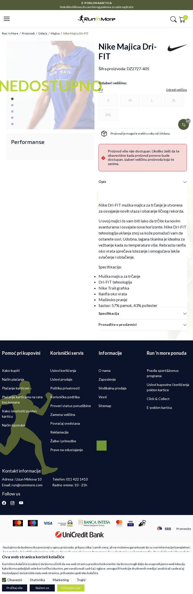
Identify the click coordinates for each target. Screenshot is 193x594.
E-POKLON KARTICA (96, 3)
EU (101, 90)
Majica (55, 33)
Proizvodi (28, 33)
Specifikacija (109, 313)
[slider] (39, 124)
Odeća (42, 33)
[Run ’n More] (96, 18)
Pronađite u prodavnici (118, 324)
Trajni (81, 580)
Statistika (37, 580)
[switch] (73, 124)
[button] (8, 19)
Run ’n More (10, 33)
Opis (102, 181)
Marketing (61, 580)
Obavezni (14, 580)
